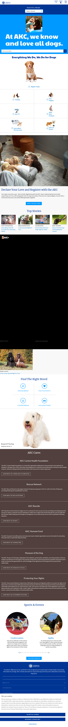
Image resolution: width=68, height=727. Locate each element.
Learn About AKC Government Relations (15, 594)
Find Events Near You (34, 658)
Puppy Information (7, 225)
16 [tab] (45, 652)
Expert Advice (4, 341)
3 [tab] (24, 652)
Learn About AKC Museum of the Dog (14, 567)
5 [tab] (27, 652)
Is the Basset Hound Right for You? (10, 343)
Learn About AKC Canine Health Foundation (16, 473)
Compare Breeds (23, 405)
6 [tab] (29, 652)
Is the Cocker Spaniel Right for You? (10, 373)
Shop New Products (51, 114)
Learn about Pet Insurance (18, 129)
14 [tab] (42, 652)
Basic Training (56, 225)
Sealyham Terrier (6, 446)
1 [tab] (21, 652)
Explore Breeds (23, 391)
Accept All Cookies (33, 714)
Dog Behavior (39, 225)
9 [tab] (34, 652)
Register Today (35, 86)
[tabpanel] (17, 630)
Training (17, 99)
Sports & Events (51, 128)
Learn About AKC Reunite (10, 520)
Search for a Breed (33, 8)
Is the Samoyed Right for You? (25, 228)
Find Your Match (44, 391)
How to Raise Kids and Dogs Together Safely (41, 228)
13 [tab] (40, 652)
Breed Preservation (24, 225)
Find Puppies (51, 99)
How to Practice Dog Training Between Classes (58, 229)
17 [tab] (47, 652)
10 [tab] (35, 652)
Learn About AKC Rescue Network (13, 495)
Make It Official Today (34, 203)
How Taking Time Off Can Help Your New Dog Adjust (8, 229)
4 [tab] (26, 652)
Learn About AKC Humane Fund (12, 542)
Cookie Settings (33, 724)
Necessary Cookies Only (32, 719)
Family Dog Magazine (41, 341)
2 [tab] (22, 652)
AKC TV (17, 114)
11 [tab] (37, 652)
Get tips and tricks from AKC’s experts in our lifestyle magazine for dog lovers (50, 344)
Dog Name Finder (44, 405)
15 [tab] (44, 652)
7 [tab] (31, 652)
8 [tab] (32, 652)
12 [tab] (39, 652)
